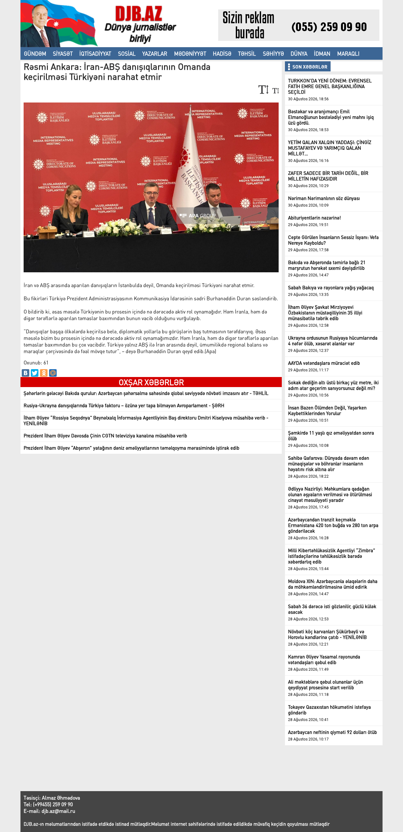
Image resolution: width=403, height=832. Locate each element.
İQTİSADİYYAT (95, 53)
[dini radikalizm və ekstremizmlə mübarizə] (119, 45)
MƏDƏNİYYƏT (190, 53)
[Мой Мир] (53, 373)
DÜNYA (299, 53)
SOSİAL (127, 53)
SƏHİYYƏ (273, 53)
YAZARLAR (154, 53)
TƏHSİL (247, 53)
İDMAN (322, 53)
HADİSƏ (222, 53)
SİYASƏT (63, 53)
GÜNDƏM (35, 53)
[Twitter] (34, 373)
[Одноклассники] (44, 373)
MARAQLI (348, 53)
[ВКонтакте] (25, 373)
